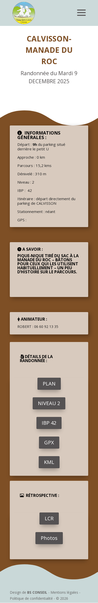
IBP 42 (49, 422)
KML (49, 462)
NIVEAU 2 (49, 403)
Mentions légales (64, 592)
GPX (49, 442)
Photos (49, 538)
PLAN (49, 383)
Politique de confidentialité (31, 598)
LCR (49, 518)
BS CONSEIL (37, 592)
